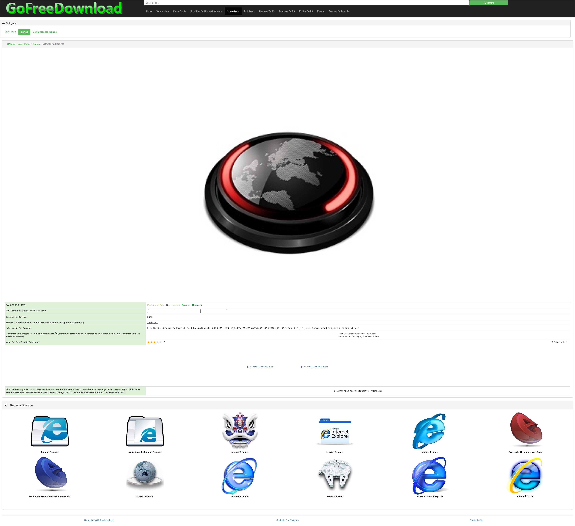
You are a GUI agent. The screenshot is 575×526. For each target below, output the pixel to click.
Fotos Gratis (179, 11)
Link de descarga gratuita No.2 (315, 366)
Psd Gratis (249, 11)
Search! (490, 2)
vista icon (10, 31)
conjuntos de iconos (45, 32)
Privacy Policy (476, 520)
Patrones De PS (287, 11)
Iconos (36, 43)
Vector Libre (162, 11)
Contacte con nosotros (287, 520)
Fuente (320, 11)
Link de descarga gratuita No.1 (261, 366)
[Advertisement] (287, 70)
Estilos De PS (306, 11)
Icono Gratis (234, 11)
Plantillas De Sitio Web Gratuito (206, 11)
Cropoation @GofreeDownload (98, 520)
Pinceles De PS (266, 11)
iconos (24, 32)
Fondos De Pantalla (339, 11)
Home (149, 11)
